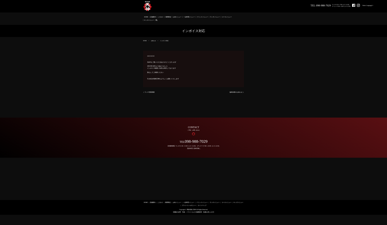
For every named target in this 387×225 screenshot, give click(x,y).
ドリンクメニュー (202, 17)
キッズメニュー (149, 20)
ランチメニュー (215, 17)
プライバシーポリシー (189, 205)
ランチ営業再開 (149, 92)
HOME (146, 17)
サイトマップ (202, 205)
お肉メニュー (177, 17)
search (157, 20)
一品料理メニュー (189, 17)
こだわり (160, 17)
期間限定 (168, 17)
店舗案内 (153, 17)
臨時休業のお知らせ (236, 92)
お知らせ (153, 40)
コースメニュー (227, 17)
